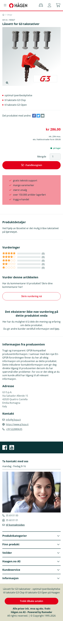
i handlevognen (33, 165)
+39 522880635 (14, 429)
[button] (49, 5)
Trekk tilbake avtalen (31, 601)
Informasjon (10, 578)
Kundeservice (11, 569)
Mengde (41, 156)
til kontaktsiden (15, 525)
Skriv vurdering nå (31, 296)
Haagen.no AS (11, 561)
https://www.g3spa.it (17, 424)
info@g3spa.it (13, 419)
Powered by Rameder (40, 612)
